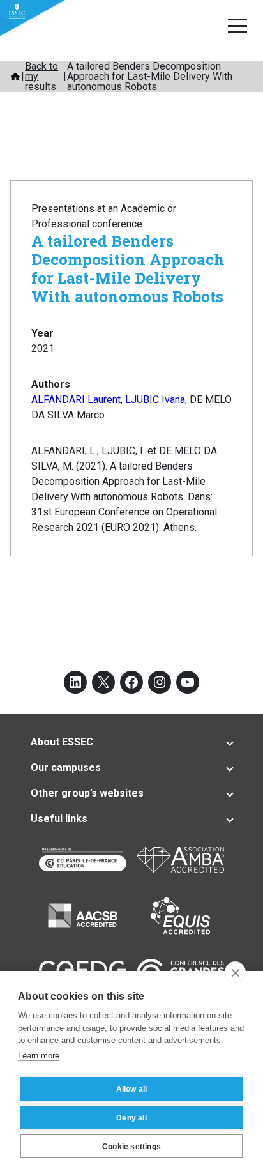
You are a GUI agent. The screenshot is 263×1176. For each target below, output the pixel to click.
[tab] (131, 742)
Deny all (131, 1117)
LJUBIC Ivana (155, 399)
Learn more (38, 1055)
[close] (235, 972)
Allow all (131, 1089)
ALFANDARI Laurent (76, 399)
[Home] (15, 77)
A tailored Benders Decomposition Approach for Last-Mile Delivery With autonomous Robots (128, 268)
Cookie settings (131, 1146)
